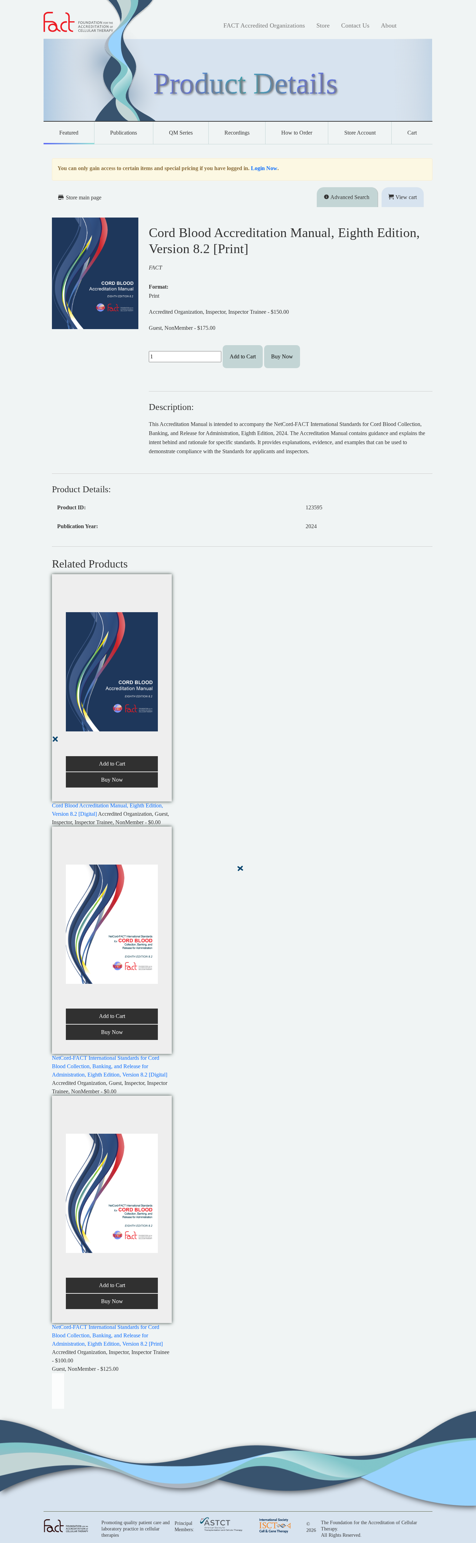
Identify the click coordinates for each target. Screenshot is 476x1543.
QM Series (181, 133)
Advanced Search (349, 197)
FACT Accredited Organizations (264, 25)
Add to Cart (243, 356)
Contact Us (355, 25)
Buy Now (282, 356)
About (389, 25)
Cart (412, 133)
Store (323, 25)
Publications (123, 133)
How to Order (296, 133)
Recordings (236, 133)
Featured (68, 133)
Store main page (82, 197)
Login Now (264, 168)
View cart (405, 197)
